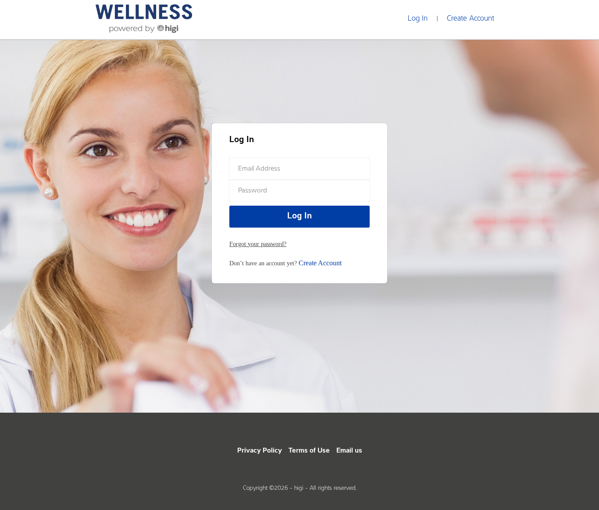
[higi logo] (144, 16)
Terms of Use (309, 450)
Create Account (470, 18)
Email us (349, 450)
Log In (418, 18)
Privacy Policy (259, 450)
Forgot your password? (257, 244)
